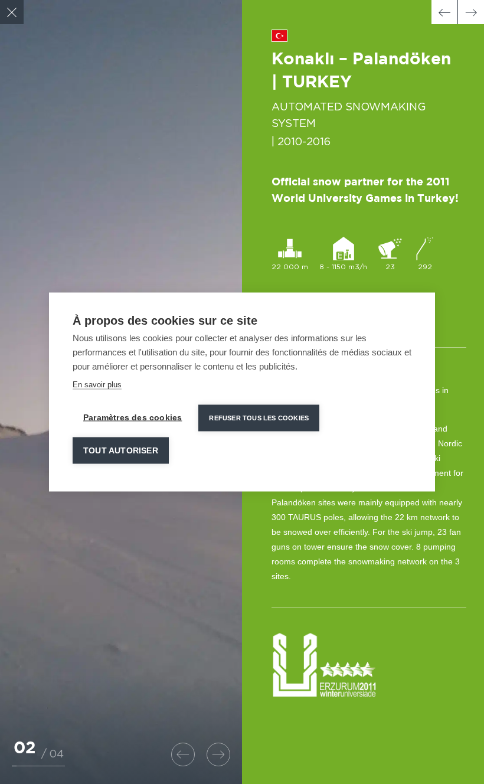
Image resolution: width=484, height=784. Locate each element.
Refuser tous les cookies (259, 418)
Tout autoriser (120, 450)
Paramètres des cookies (132, 417)
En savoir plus (97, 384)
